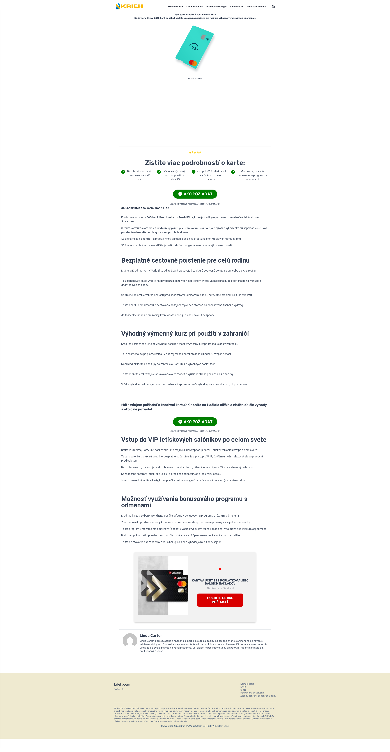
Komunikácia (247, 684)
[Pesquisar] (274, 7)
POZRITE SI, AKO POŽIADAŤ (220, 600)
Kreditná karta (175, 6)
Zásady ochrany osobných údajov (258, 695)
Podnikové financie (256, 6)
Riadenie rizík (236, 6)
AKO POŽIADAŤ (198, 194)
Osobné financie (194, 6)
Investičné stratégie (216, 6)
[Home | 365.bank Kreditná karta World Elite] (133, 6)
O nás (243, 689)
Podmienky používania (252, 692)
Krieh (243, 686)
